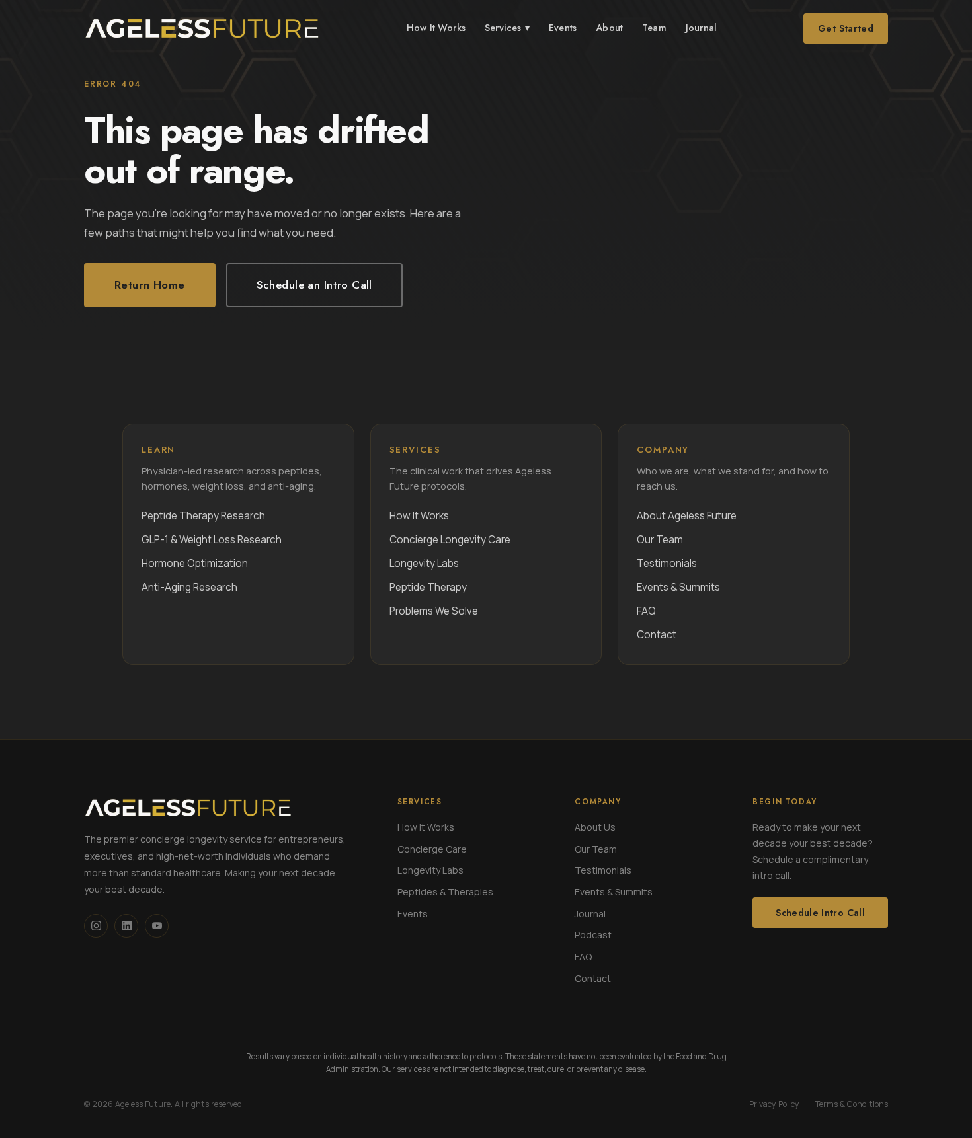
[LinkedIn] (126, 926)
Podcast (593, 935)
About (609, 27)
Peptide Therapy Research (203, 516)
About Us (595, 827)
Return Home (149, 285)
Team (654, 27)
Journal (701, 27)
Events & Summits (678, 587)
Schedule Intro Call (820, 912)
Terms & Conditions (851, 1104)
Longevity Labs (424, 563)
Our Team (660, 540)
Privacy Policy (774, 1104)
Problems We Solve (433, 611)
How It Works (436, 27)
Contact (656, 635)
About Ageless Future (687, 516)
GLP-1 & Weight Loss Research (212, 540)
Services (507, 27)
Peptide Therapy (428, 587)
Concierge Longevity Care (449, 540)
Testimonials (667, 563)
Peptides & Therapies (445, 892)
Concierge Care (432, 849)
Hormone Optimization (195, 563)
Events (563, 27)
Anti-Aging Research (189, 587)
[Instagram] (96, 926)
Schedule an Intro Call (314, 285)
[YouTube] (157, 926)
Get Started (845, 28)
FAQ (646, 611)
